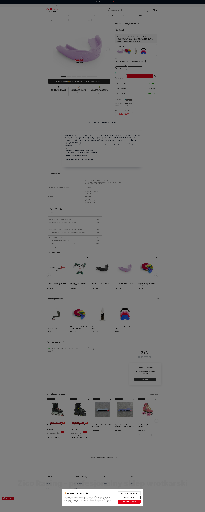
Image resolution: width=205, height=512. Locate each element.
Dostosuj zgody (129, 497)
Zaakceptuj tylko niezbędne (129, 493)
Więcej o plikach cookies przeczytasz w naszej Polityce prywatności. (90, 502)
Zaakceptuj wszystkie (129, 501)
